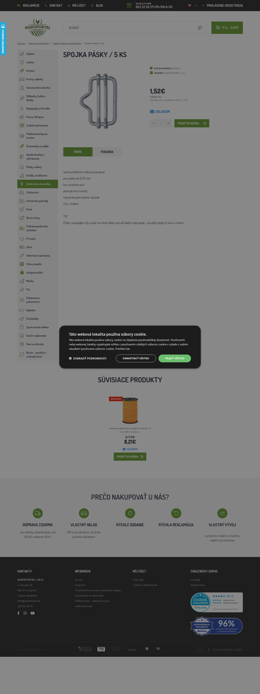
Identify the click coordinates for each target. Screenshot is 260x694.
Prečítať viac (122, 348)
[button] (87, 358)
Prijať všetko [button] (174, 358)
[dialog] (130, 347)
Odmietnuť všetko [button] (136, 358)
